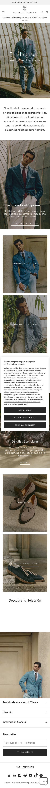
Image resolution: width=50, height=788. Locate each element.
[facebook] (20, 775)
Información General (15, 722)
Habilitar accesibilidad (25, 2)
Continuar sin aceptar (25, 425)
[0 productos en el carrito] (46, 12)
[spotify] (41, 775)
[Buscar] (42, 12)
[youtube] (30, 775)
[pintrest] (25, 775)
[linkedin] (14, 775)
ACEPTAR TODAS (25, 410)
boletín (17, 18)
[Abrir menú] (3, 12)
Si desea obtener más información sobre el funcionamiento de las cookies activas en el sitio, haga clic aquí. (23, 401)
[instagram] (9, 775)
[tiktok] (36, 775)
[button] (43, 781)
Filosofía (7, 712)
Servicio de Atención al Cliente (20, 702)
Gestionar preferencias (25, 418)
